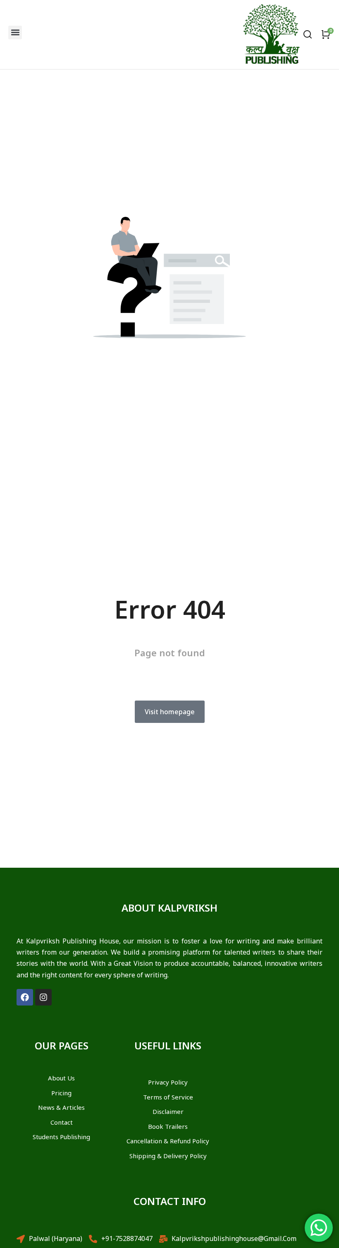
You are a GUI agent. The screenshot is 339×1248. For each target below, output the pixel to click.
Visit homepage (170, 711)
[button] (15, 32)
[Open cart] (326, 34)
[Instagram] (43, 997)
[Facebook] (25, 997)
